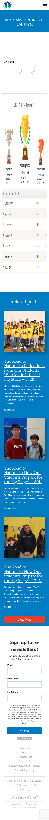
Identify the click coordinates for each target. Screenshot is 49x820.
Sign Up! (24, 730)
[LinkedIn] (35, 797)
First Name (13, 679)
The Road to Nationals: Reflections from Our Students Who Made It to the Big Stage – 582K (24, 370)
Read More (9, 409)
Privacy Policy (32, 804)
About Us (24, 748)
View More (25, 619)
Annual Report (17, 804)
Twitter (33, 71)
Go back (9, 62)
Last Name (12, 692)
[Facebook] (14, 797)
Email (10, 665)
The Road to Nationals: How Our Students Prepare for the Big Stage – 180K (23, 475)
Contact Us (24, 761)
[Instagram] (28, 797)
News (25, 752)
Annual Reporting (24, 770)
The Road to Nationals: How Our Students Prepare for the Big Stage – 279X (23, 573)
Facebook (21, 71)
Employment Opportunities (24, 765)
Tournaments (24, 756)
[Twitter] (21, 797)
